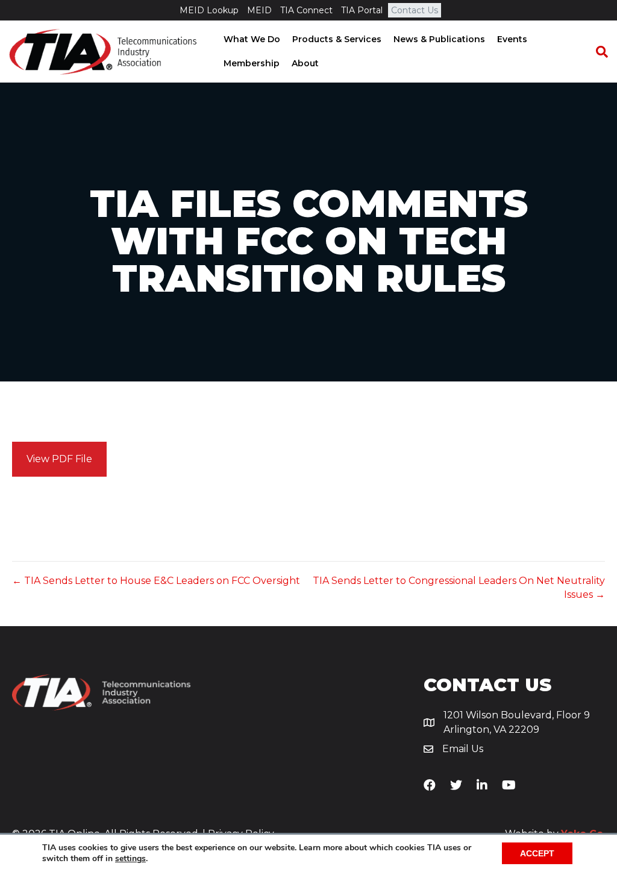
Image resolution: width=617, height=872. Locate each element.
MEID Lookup (209, 10)
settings (130, 858)
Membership (252, 63)
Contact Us (414, 10)
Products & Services (336, 39)
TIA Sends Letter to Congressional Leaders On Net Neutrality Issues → (459, 587)
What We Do (252, 39)
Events (512, 39)
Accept (537, 853)
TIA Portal (362, 10)
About (305, 63)
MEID (259, 10)
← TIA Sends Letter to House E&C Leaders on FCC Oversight (156, 580)
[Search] (596, 52)
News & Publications (439, 39)
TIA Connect (306, 10)
